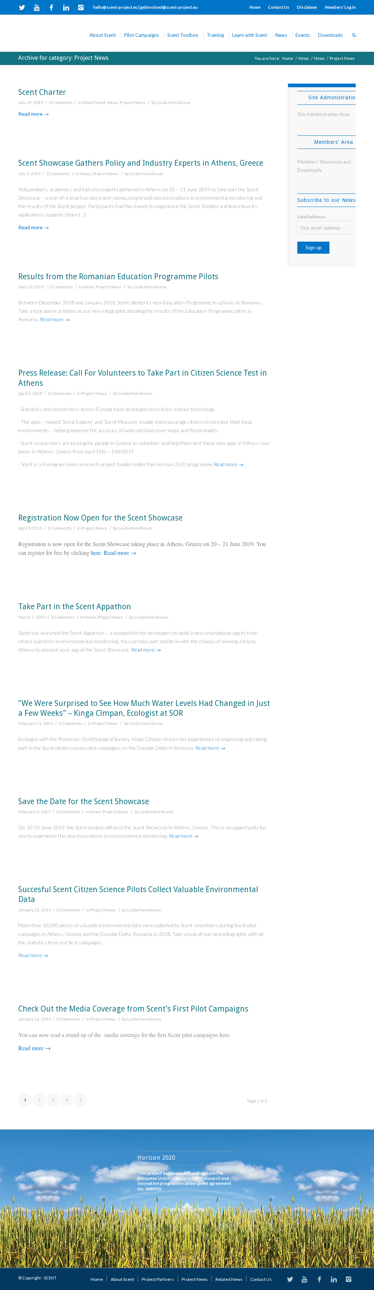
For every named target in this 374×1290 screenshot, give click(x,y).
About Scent (94, 102)
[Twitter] (22, 7)
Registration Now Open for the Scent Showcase (100, 517)
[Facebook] (51, 7)
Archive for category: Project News (63, 57)
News (303, 58)
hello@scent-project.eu (115, 7)
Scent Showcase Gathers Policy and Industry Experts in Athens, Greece (140, 163)
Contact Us (278, 7)
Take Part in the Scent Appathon (74, 606)
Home (254, 7)
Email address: (311, 216)
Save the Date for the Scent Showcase (83, 801)
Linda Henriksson (174, 102)
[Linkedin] (66, 7)
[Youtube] (37, 7)
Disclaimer (307, 7)
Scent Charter (42, 92)
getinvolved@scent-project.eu (169, 7)
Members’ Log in (340, 7)
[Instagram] (80, 7)
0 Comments (61, 102)
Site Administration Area (323, 114)
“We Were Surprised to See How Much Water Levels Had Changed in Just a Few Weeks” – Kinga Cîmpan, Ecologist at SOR (144, 708)
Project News (132, 102)
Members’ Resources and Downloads (324, 166)
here (96, 552)
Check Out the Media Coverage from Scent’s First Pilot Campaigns (133, 1008)
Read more (33, 114)
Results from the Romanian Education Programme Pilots (118, 276)
